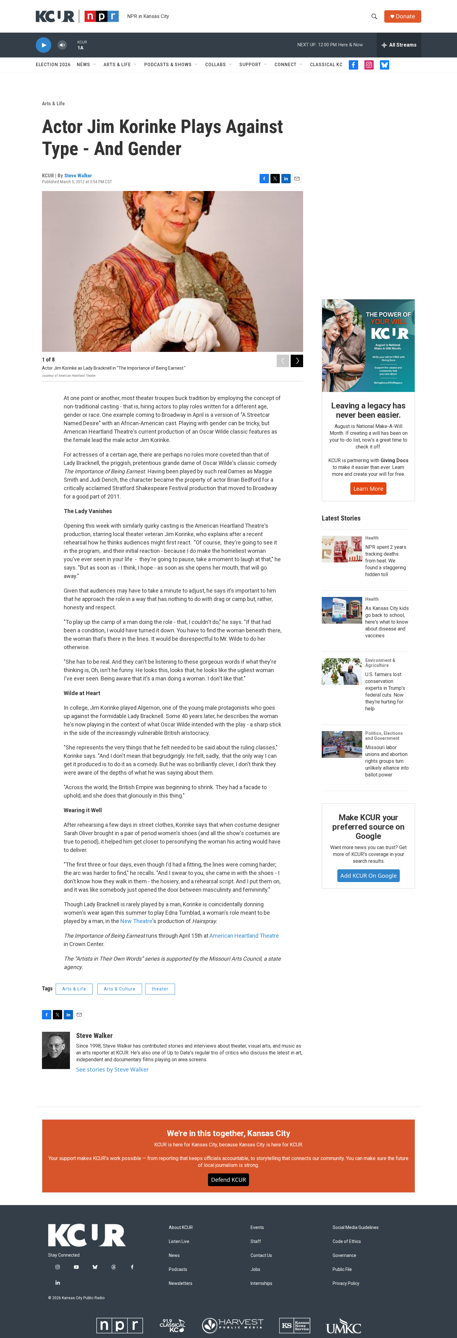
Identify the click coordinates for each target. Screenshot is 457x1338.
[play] (43, 45)
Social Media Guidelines (356, 1227)
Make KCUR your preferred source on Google (368, 827)
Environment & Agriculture (380, 663)
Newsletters (180, 1283)
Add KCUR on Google (368, 875)
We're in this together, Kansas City (228, 1133)
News (83, 64)
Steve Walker (78, 175)
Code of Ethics (347, 1241)
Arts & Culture (120, 988)
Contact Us (261, 1255)
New (126, 921)
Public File (342, 1269)
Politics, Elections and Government (384, 736)
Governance (344, 1255)
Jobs (255, 1269)
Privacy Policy (346, 1283)
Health (372, 537)
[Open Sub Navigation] (94, 64)
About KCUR (181, 1227)
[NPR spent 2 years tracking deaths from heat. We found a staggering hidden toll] (342, 549)
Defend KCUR (228, 1179)
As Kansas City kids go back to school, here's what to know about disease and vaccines (387, 622)
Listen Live (179, 1241)
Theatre (142, 921)
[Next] (297, 361)
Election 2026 (53, 64)
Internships (261, 1283)
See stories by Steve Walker (112, 1069)
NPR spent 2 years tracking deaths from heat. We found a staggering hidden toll (385, 560)
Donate (405, 16)
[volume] (62, 45)
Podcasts (178, 1269)
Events (257, 1227)
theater (160, 988)
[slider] (72, 45)
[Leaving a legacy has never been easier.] (368, 345)
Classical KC (326, 64)
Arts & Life (117, 64)
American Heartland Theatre (244, 935)
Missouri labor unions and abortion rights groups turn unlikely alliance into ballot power (387, 761)
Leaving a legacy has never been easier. (368, 410)
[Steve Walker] (56, 1050)
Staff (256, 1241)
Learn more (368, 488)
